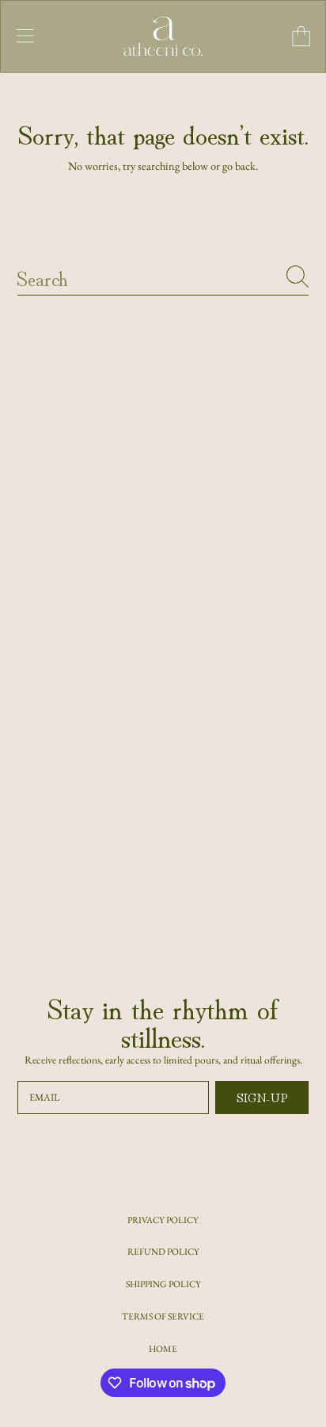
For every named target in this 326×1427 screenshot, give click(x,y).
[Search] (298, 276)
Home (163, 1348)
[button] (25, 36)
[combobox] (163, 277)
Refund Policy (163, 1251)
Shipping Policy (163, 1284)
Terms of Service (163, 1316)
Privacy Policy (163, 1220)
